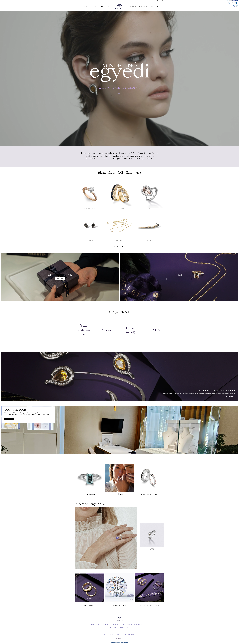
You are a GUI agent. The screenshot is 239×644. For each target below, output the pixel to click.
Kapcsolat (84, 0)
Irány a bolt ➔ (119, 246)
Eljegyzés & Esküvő (106, 6)
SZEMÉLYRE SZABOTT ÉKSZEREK (110, 624)
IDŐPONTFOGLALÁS (143, 624)
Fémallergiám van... (89, 605)
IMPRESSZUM (120, 634)
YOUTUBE (128, 627)
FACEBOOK (122, 627)
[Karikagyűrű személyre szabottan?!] (149, 587)
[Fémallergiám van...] (89, 587)
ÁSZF (125, 634)
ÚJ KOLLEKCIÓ (172, 278)
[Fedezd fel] (119, 376)
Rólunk (78, 0)
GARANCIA (112, 634)
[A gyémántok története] (119, 587)
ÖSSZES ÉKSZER (185, 278)
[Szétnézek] (60, 277)
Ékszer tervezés (132, 6)
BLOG (109, 627)
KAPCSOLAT (134, 624)
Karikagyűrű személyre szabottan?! (149, 605)
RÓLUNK (122, 624)
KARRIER (127, 624)
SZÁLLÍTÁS (106, 634)
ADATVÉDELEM (131, 634)
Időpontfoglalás (155, 6)
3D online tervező (143, 6)
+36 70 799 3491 (119, 630)
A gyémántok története (119, 605)
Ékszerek (85, 6)
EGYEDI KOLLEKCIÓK (96, 624)
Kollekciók (94, 6)
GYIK (90, 0)
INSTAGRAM (115, 627)
